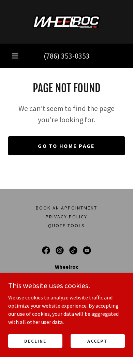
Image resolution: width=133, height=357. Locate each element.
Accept (97, 341)
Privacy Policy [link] (66, 217)
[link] (67, 21)
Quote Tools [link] (66, 225)
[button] (15, 56)
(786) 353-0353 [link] (67, 56)
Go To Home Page (66, 145)
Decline (35, 341)
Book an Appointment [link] (66, 208)
